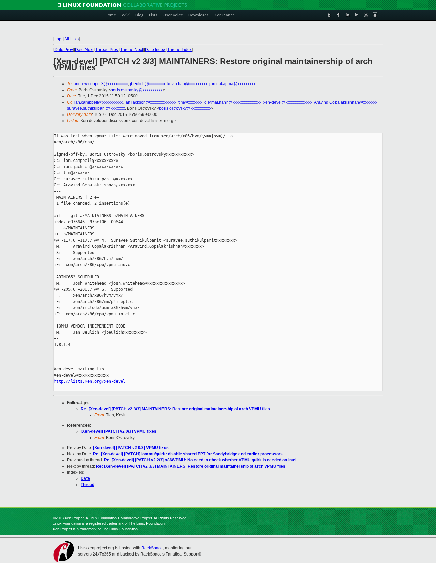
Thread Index (179, 49)
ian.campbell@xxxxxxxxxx (98, 102)
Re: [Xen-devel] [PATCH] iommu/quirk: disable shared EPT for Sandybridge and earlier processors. (188, 454)
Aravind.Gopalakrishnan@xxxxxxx (345, 102)
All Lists (71, 38)
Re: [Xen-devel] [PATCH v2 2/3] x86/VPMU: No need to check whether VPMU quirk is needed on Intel (200, 460)
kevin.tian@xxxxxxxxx (187, 83)
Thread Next (131, 49)
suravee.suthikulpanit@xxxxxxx (96, 108)
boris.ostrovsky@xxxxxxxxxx (137, 90)
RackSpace (152, 548)
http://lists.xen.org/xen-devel (89, 381)
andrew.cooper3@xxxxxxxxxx (101, 83)
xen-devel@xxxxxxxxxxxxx (287, 102)
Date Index (155, 49)
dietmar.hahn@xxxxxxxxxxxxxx (232, 102)
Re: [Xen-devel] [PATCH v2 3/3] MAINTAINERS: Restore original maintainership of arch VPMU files (175, 409)
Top (57, 38)
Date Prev (63, 49)
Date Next (84, 49)
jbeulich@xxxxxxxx (147, 83)
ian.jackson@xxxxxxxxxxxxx (150, 102)
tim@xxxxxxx (190, 102)
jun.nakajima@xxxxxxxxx (232, 83)
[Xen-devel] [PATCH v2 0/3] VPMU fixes (118, 431)
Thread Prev (106, 49)
